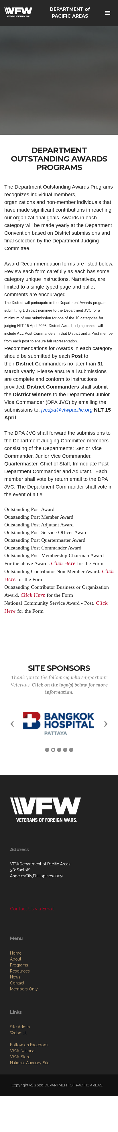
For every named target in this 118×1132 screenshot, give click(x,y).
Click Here (63, 563)
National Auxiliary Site (29, 1063)
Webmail (18, 1033)
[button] (12, 723)
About (15, 959)
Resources (20, 971)
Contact (17, 983)
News (15, 977)
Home (15, 953)
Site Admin (20, 1027)
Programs (19, 965)
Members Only (24, 989)
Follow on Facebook (29, 1045)
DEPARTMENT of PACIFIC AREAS (70, 13)
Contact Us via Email (32, 909)
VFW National (23, 1051)
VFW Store (20, 1057)
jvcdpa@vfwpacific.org (67, 410)
